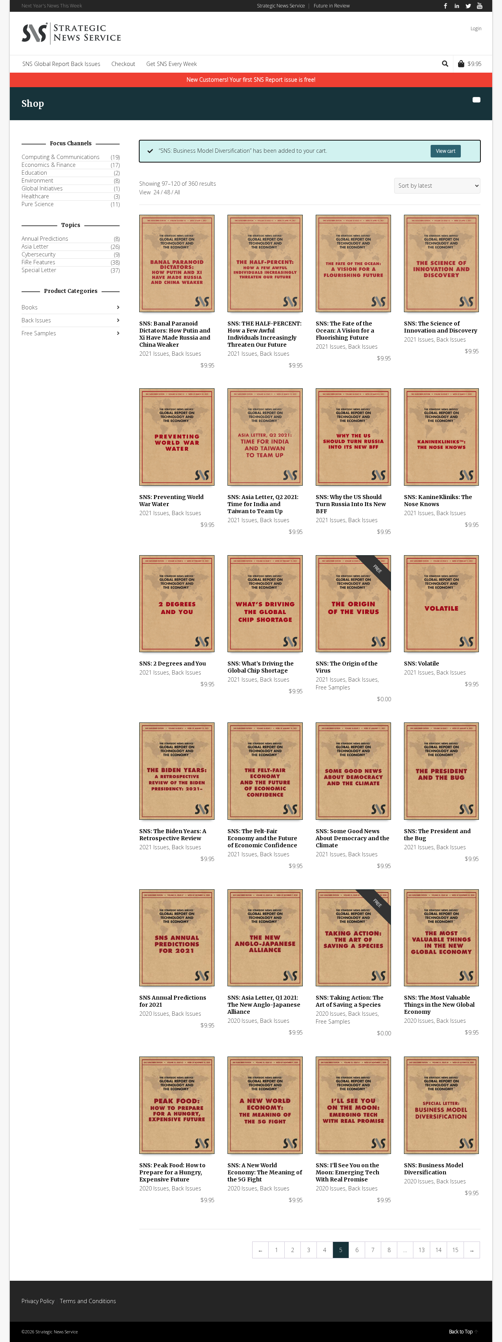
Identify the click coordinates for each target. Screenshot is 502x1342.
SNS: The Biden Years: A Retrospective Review (172, 835)
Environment (37, 180)
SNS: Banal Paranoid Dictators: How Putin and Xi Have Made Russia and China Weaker (174, 334)
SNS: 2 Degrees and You (172, 663)
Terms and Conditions (88, 1301)
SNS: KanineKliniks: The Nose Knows (438, 501)
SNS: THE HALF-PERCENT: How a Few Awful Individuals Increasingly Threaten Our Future (264, 334)
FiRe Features (38, 262)
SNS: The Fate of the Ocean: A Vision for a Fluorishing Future (345, 330)
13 (421, 1250)
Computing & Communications (61, 157)
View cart (445, 151)
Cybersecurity (38, 254)
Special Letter (39, 270)
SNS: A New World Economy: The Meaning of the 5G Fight (264, 1172)
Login (476, 28)
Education (34, 172)
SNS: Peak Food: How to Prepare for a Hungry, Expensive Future (172, 1172)
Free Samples (333, 687)
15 (455, 1250)
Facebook (445, 6)
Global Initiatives (42, 188)
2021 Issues (154, 353)
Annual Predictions (45, 238)
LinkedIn (457, 6)
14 (438, 1250)
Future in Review (332, 5)
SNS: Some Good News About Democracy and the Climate (352, 838)
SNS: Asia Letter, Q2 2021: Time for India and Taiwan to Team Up (262, 504)
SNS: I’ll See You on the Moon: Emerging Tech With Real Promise (347, 1172)
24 (156, 192)
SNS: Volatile (421, 663)
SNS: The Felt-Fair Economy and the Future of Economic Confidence (262, 838)
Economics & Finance (49, 164)
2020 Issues (154, 1013)
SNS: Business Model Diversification (433, 1169)
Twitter (468, 6)
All (177, 192)
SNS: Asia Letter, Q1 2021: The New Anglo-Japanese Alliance (263, 1004)
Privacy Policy (38, 1301)
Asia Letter (35, 246)
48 (167, 192)
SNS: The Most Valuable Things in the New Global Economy (439, 1004)
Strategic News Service (281, 5)
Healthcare (35, 196)
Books (30, 307)
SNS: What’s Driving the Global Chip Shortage (260, 667)
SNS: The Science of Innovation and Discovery (440, 327)
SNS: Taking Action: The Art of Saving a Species (350, 1001)
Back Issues (186, 353)
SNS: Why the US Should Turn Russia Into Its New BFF (351, 504)
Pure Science (38, 204)
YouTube (479, 6)
